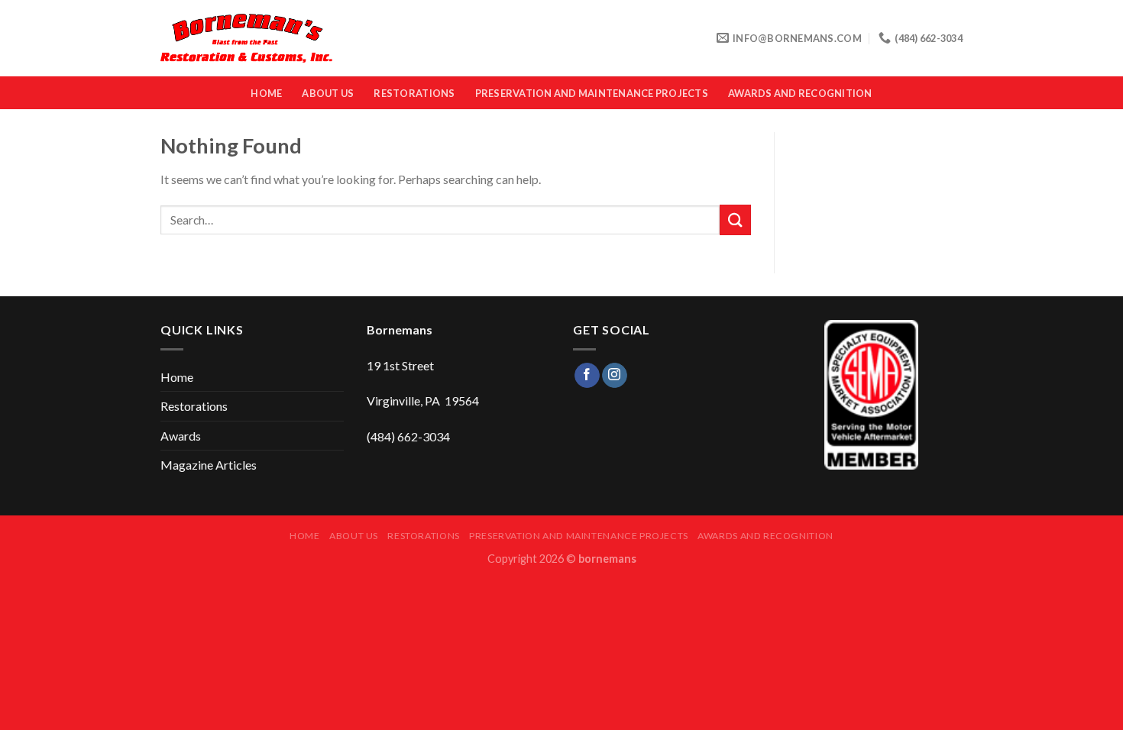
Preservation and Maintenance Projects (591, 93)
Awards (180, 435)
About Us (328, 93)
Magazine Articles (208, 464)
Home (266, 93)
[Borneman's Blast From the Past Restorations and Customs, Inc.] (246, 38)
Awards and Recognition (800, 93)
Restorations (414, 93)
